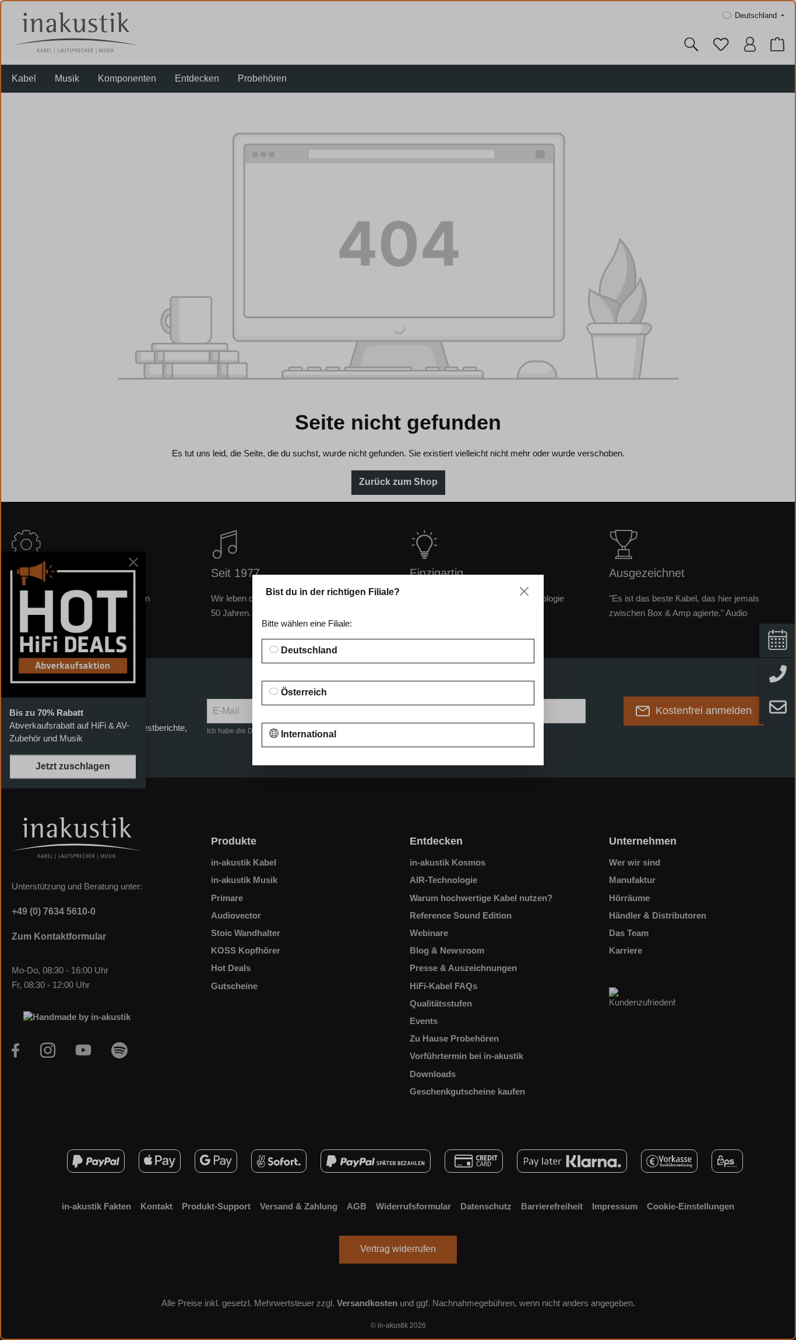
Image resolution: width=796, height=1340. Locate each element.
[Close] (524, 591)
